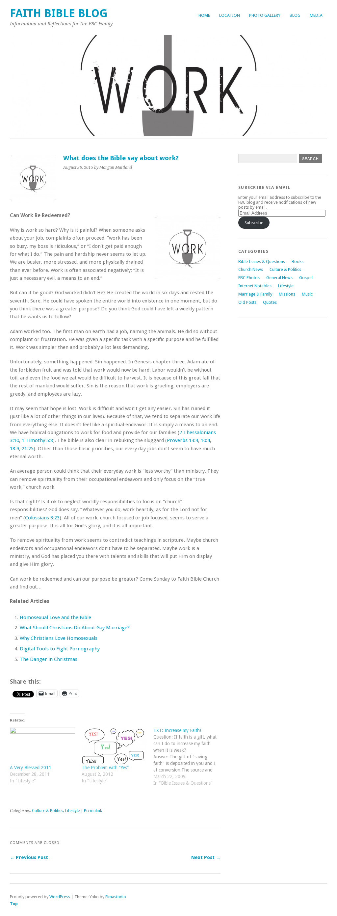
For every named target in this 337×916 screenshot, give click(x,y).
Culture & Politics (47, 810)
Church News (250, 269)
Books (297, 261)
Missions (287, 294)
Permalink (93, 810)
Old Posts (247, 302)
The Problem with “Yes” (105, 767)
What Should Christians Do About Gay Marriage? (75, 628)
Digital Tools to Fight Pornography (60, 649)
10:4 (205, 440)
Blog (295, 15)
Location (229, 15)
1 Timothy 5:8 (37, 440)
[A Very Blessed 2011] (42, 745)
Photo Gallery (264, 15)
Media (316, 15)
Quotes (270, 302)
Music (307, 294)
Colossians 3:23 (42, 518)
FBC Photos (249, 277)
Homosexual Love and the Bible (55, 617)
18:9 (14, 449)
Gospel (306, 277)
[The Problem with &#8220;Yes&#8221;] (114, 745)
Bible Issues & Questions (261, 261)
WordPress (59, 896)
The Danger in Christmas (48, 659)
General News (279, 277)
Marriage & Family (255, 294)
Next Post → (205, 857)
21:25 (28, 449)
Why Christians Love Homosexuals (58, 638)
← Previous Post (29, 857)
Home (204, 15)
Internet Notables (255, 285)
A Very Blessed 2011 (30, 767)
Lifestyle (72, 810)
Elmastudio (115, 896)
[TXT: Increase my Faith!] (189, 760)
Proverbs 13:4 (182, 440)
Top (14, 903)
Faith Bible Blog (59, 13)
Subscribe (254, 222)
